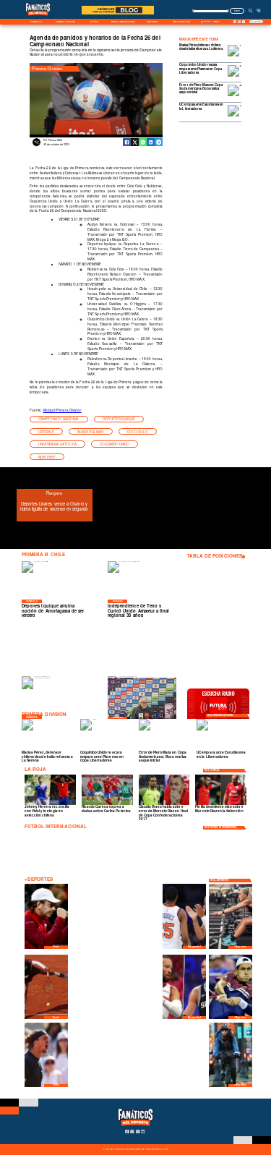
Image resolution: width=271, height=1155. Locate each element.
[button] (59, 419)
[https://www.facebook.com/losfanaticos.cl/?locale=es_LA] (235, 21)
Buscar (236, 10)
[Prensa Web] (36, 145)
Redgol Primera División (62, 410)
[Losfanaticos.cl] (250, 11)
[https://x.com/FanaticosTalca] (243, 21)
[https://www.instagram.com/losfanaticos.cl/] (239, 21)
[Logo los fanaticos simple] (38, 18)
